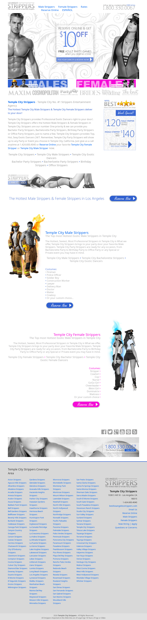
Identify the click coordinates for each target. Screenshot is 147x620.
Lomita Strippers (36, 568)
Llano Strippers (35, 565)
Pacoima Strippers (60, 527)
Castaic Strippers (15, 539)
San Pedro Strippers (85, 479)
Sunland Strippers (84, 517)
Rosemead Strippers (61, 578)
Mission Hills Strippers (38, 600)
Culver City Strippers (16, 565)
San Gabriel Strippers (62, 593)
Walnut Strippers (84, 565)
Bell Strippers (13, 508)
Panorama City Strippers (63, 539)
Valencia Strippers (84, 546)
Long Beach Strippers (38, 571)
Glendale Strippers (37, 482)
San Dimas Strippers (61, 587)
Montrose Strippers (61, 492)
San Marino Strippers (62, 597)
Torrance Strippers (84, 536)
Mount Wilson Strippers (63, 495)
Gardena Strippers (37, 479)
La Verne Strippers (37, 546)
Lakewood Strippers (38, 552)
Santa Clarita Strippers (86, 482)
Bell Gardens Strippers (17, 511)
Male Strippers (46, 6)
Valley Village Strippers (86, 549)
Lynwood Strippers (37, 578)
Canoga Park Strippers (17, 527)
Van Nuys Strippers (85, 555)
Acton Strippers (14, 479)
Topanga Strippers (84, 533)
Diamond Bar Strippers (17, 568)
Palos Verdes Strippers (62, 533)
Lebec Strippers (36, 558)
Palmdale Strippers (61, 530)
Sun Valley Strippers (85, 514)
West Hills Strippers (85, 571)
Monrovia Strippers (61, 479)
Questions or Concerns (126, 527)
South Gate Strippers (85, 501)
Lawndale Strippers (61, 498)
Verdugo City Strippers (86, 562)
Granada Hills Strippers (39, 489)
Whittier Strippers (84, 581)
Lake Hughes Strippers (39, 549)
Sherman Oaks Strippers (87, 492)
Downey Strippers (15, 571)
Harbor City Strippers (38, 498)
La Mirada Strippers (37, 539)
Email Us (133, 509)
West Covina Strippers (86, 568)
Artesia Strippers (15, 495)
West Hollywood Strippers (88, 574)
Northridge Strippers (62, 514)
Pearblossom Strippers (62, 549)
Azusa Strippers (14, 501)
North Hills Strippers (61, 505)
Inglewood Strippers (38, 524)
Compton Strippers (16, 558)
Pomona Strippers (60, 558)
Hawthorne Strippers (38, 508)
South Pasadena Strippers (88, 505)
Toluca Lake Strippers (86, 530)
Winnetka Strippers (37, 603)
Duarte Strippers (15, 574)
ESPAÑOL (67, 10)
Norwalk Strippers (60, 517)
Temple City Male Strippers (67, 232)
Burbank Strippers (15, 520)
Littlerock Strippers (37, 562)
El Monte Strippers (16, 578)
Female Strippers (67, 6)
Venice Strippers (83, 558)
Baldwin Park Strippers (17, 505)
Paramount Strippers (62, 543)
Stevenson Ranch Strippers (88, 508)
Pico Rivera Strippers (61, 552)
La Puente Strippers (37, 543)
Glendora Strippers (37, 486)
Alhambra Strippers (16, 486)
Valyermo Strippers (85, 552)
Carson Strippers (15, 536)
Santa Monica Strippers (86, 489)
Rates (84, 6)
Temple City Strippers (21, 102)
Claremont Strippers (16, 555)
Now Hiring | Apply (127, 523)
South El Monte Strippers (87, 498)
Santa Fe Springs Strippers (88, 486)
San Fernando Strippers (63, 590)
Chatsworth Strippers (17, 546)
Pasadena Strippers (61, 546)
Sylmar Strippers (84, 520)
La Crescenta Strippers (39, 533)
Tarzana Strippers (84, 524)
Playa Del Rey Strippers (62, 555)
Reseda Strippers (60, 574)
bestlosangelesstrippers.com (123, 505)
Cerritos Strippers (15, 543)
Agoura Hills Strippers (17, 482)
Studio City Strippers (85, 511)
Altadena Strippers (16, 489)
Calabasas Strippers (16, 524)
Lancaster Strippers (37, 555)
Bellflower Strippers (16, 514)
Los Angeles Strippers (38, 574)
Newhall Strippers (60, 501)
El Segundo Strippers (17, 581)
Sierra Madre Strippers (86, 495)
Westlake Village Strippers (87, 578)
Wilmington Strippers (17, 587)
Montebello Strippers (62, 482)
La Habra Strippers (37, 536)
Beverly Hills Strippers (17, 517)
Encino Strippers (15, 584)
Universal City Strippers (86, 543)
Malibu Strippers (36, 581)
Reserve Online (50, 10)
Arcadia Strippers (15, 492)
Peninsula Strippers (61, 536)
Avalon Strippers (15, 498)
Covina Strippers (15, 562)
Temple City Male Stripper (34, 148)
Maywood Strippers (37, 597)
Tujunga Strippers (84, 539)
